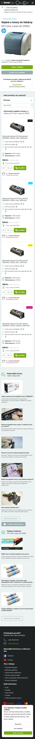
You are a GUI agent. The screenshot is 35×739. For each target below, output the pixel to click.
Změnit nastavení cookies (13, 698)
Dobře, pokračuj (18, 733)
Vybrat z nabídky (17, 67)
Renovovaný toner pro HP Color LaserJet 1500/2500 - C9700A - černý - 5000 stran (15, 137)
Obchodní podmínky (11, 670)
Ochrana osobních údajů (12, 675)
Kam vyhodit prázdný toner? (10, 507)
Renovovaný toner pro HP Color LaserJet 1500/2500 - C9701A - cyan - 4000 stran (15, 199)
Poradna (7, 690)
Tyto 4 (3, 60)
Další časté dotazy (10, 518)
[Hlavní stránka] (7, 3)
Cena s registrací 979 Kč (12, 163)
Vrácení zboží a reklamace (13, 672)
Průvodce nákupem (11, 667)
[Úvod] (2, 7)
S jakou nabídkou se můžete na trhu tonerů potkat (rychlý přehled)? (17, 609)
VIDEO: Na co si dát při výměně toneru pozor (15, 554)
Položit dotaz (17, 84)
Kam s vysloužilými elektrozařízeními (16, 678)
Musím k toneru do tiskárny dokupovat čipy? (15, 453)
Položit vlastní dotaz (15, 524)
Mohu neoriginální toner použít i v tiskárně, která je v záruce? (16, 425)
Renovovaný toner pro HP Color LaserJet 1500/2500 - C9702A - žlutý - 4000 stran (15, 261)
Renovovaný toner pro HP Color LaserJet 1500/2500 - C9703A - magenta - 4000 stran (16, 324)
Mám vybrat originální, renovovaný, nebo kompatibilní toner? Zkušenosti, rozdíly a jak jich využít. (16, 581)
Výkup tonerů (9, 693)
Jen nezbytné (18, 728)
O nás (6, 687)
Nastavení (18, 724)
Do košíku (21, 168)
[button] (21, 3)
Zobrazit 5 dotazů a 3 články (17, 86)
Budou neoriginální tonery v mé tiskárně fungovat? (17, 479)
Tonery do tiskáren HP (11, 10)
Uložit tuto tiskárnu (17, 72)
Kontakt (7, 695)
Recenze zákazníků (11, 680)
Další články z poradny (12, 618)
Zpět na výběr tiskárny (10, 18)
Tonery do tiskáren (12, 7)
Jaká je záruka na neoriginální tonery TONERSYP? (17, 396)
